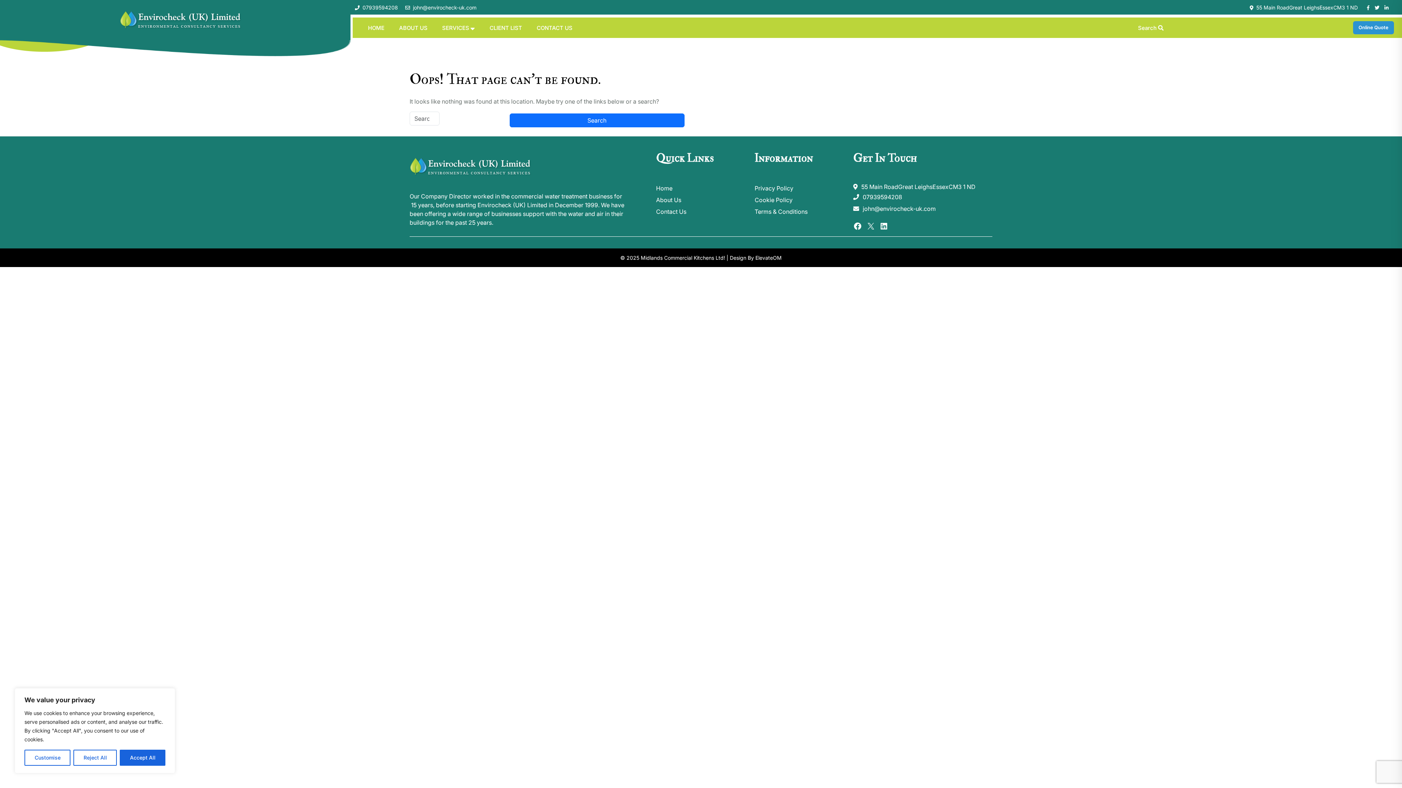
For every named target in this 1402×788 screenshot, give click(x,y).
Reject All (95, 757)
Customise (48, 757)
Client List (506, 27)
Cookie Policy (774, 200)
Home (376, 27)
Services (455, 27)
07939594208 (380, 7)
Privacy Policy (774, 188)
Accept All (143, 757)
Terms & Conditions (781, 211)
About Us (413, 27)
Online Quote (1373, 27)
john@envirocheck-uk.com (444, 7)
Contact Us (554, 27)
